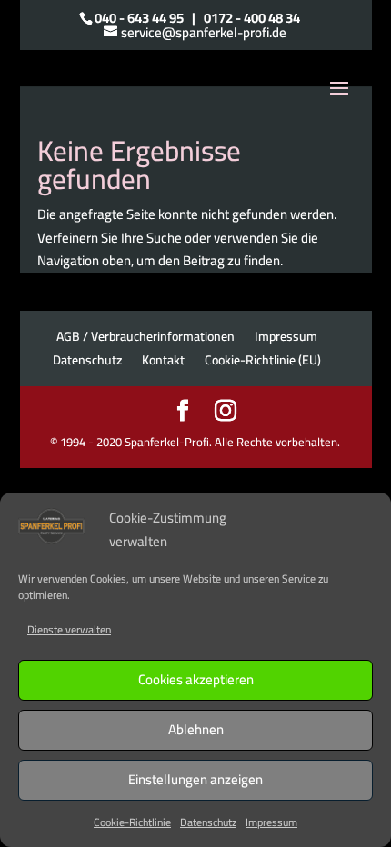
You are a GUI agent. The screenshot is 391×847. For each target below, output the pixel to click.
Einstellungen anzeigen (195, 779)
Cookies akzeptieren (196, 679)
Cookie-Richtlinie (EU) (263, 360)
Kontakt (163, 360)
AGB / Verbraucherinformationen (145, 336)
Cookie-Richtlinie (132, 822)
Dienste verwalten (69, 629)
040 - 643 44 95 (139, 18)
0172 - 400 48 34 (252, 18)
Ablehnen (196, 729)
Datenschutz (208, 822)
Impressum (271, 822)
